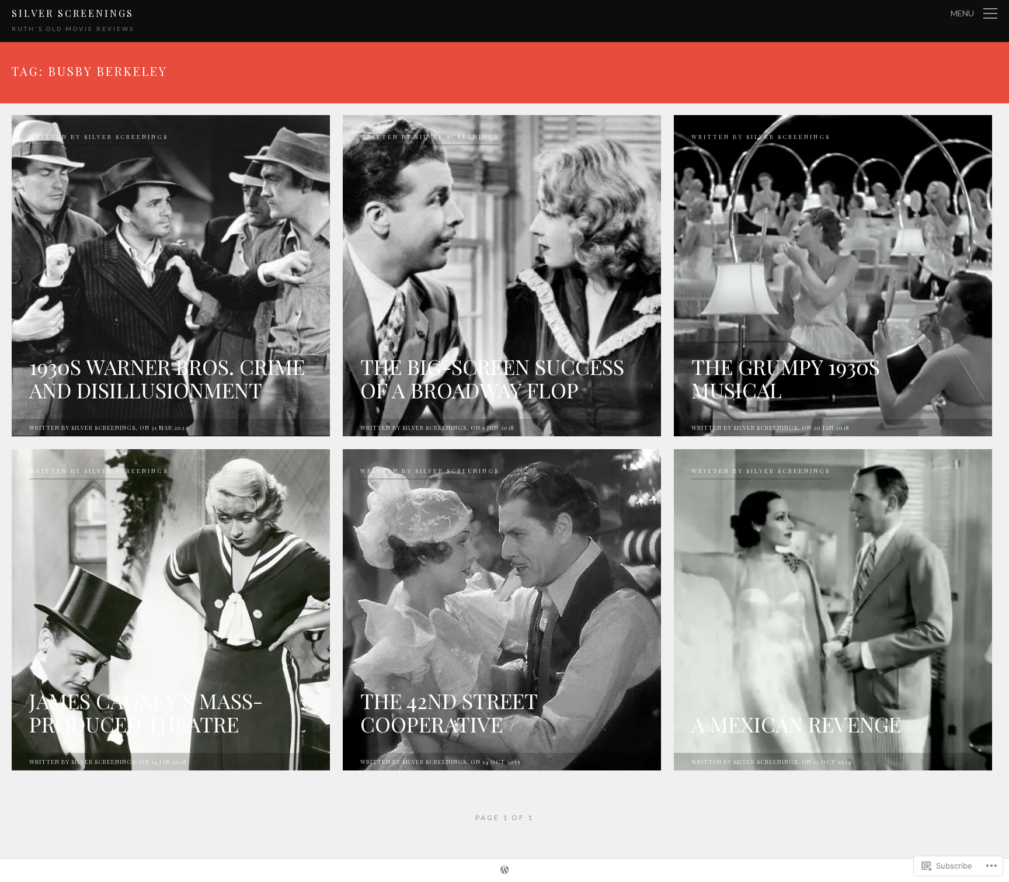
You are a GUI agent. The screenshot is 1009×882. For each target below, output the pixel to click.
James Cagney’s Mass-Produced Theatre (146, 712)
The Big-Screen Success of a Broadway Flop (492, 378)
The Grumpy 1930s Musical (785, 378)
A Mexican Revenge (796, 724)
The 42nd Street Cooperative (448, 712)
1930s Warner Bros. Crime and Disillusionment (167, 378)
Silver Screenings (73, 13)
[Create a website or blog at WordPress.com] (504, 870)
